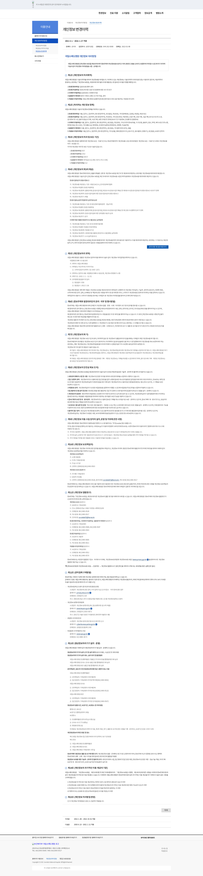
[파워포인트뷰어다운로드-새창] (161, 837)
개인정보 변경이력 (41, 51)
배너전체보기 (39, 56)
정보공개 (148, 13)
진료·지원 (114, 13)
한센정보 (102, 13)
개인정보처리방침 (39, 41)
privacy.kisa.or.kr (84, 593)
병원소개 (159, 13)
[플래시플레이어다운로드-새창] (169, 837)
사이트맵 (38, 61)
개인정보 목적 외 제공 (42, 48)
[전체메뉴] (169, 13)
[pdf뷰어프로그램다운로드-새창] (165, 837)
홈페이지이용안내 (41, 36)
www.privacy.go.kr (140, 560)
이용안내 (70, 23)
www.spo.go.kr (83, 634)
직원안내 (164, 851)
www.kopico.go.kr (84, 609)
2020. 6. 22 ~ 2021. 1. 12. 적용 (84, 825)
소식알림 (125, 13)
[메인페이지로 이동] (44, 13)
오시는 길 (164, 849)
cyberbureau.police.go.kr (87, 625)
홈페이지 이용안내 (37, 859)
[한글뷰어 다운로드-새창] (158, 837)
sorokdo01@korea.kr (111, 480)
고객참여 (137, 13)
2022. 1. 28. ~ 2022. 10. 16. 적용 (84, 819)
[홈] (64, 23)
